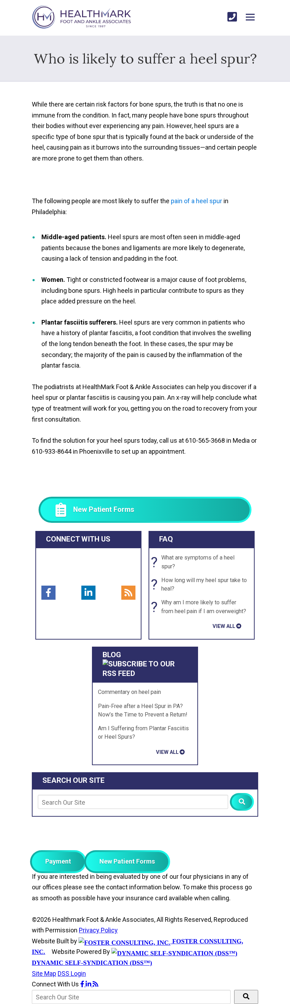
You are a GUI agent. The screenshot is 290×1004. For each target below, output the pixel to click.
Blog (112, 655)
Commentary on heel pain (129, 692)
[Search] (242, 802)
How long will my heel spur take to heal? (201, 584)
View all (224, 626)
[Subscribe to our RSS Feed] (145, 673)
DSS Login (72, 973)
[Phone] (232, 17)
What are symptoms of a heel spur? (194, 562)
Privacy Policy (98, 930)
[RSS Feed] (128, 593)
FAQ (166, 539)
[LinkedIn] (88, 593)
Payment (58, 861)
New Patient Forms (127, 861)
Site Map (44, 973)
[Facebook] (48, 593)
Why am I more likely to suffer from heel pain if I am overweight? (200, 607)
